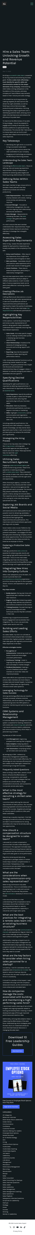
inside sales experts (9, 1151)
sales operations (8, 1194)
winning (5, 1212)
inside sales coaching (10, 1149)
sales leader (7, 1185)
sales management (9, 1189)
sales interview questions (11, 1182)
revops (5, 1173)
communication (8, 1124)
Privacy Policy (17, 1231)
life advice (6, 1160)
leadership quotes (9, 1158)
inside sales (6, 1146)
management (7, 1162)
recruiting (6, 1169)
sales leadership (8, 1187)
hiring (4, 67)
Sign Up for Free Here (11, 1106)
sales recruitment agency (18, 465)
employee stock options (11, 1133)
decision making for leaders (12, 1131)
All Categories (7, 1115)
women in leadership (10, 1214)
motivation (6, 1164)
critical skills (21, 413)
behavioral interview (9, 1117)
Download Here (17, 1051)
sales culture (21, 551)
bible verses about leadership (12, 1119)
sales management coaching (12, 1191)
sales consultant (8, 1178)
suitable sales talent (12, 472)
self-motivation (10, 893)
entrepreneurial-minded (20, 970)
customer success (9, 1128)
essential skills (9, 390)
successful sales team (17, 75)
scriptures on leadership (11, 1200)
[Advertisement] (17, 26)
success (5, 1209)
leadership (6, 1155)
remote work (7, 1171)
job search (6, 1153)
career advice (7, 1122)
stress (5, 1207)
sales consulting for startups (12, 1180)
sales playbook (7, 1196)
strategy (5, 1205)
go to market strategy (10, 1137)
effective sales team (18, 166)
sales (4, 1176)
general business (8, 1135)
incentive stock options (10, 1144)
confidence (6, 1126)
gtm (4, 1140)
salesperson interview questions (13, 1198)
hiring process (10, 446)
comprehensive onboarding (13, 579)
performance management (11, 1167)
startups (5, 1203)
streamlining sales (19, 725)
